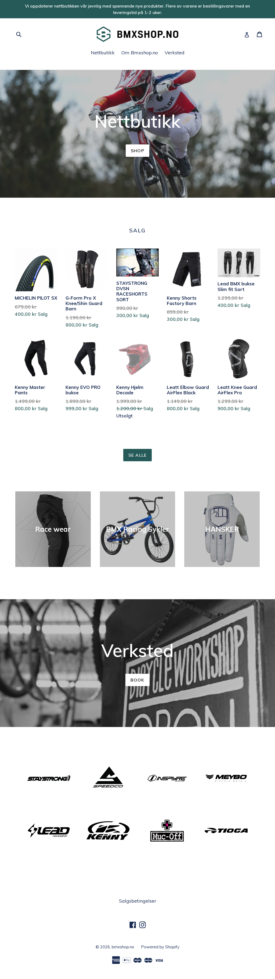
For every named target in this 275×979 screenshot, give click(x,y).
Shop (137, 150)
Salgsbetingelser (137, 901)
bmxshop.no (123, 946)
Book (137, 680)
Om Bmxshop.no (139, 52)
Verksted (174, 52)
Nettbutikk (103, 52)
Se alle (137, 455)
